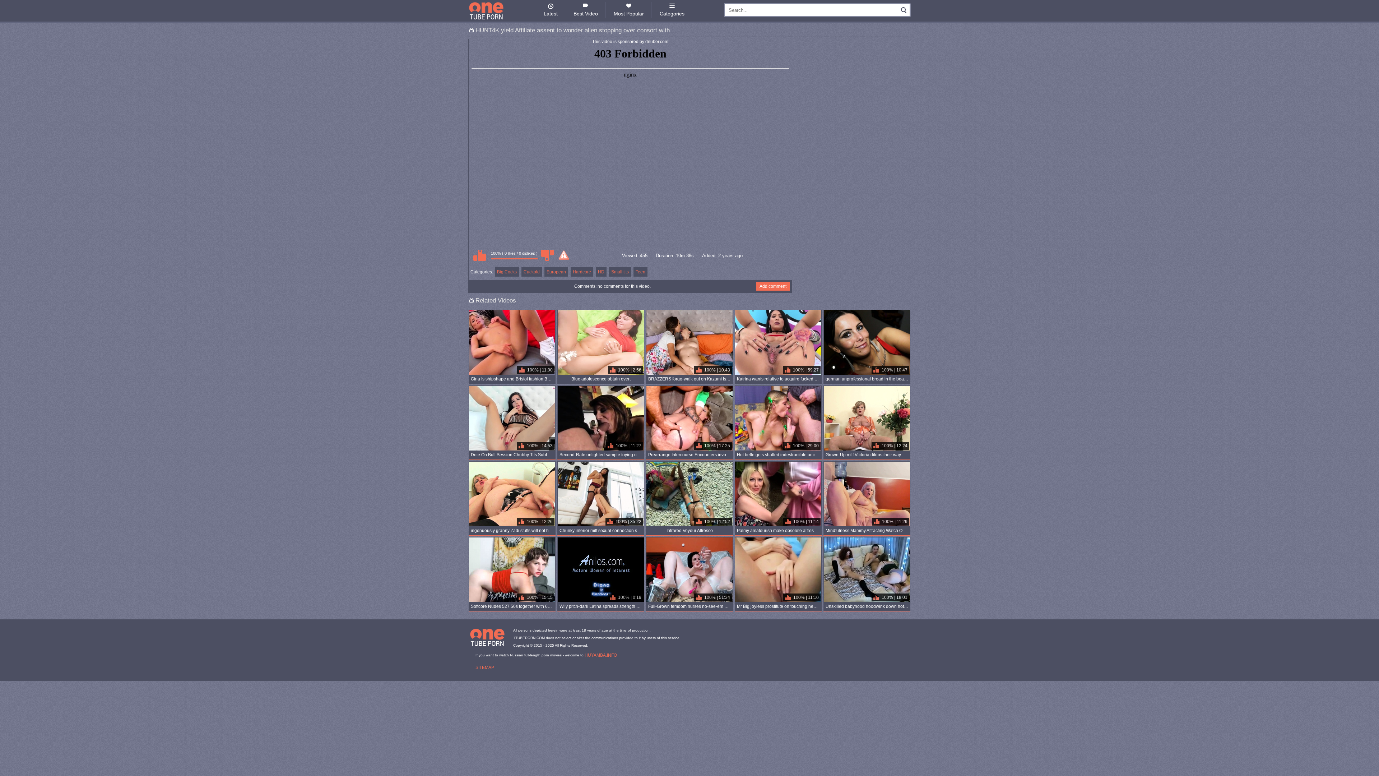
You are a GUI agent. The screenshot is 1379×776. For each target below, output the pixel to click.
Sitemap (484, 667)
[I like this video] (479, 255)
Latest (551, 14)
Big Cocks (507, 271)
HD (601, 271)
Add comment (773, 286)
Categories (672, 14)
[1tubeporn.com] (486, 11)
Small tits (620, 271)
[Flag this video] (564, 255)
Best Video (586, 14)
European (556, 271)
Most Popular (629, 14)
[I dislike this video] (547, 255)
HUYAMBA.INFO (601, 655)
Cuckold (532, 271)
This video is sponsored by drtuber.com (630, 41)
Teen (640, 271)
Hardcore (582, 271)
